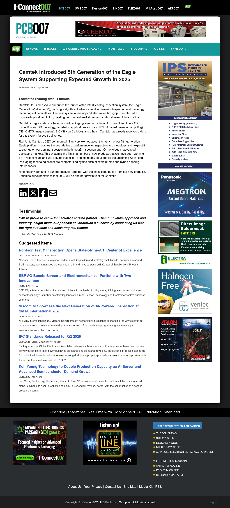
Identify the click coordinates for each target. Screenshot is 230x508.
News (34, 48)
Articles (117, 48)
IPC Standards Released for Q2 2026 (50, 336)
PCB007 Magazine (167, 470)
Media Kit (146, 486)
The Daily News (166, 433)
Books (52, 48)
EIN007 (118, 9)
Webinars (172, 412)
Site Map (130, 486)
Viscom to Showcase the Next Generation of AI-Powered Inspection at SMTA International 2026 (79, 308)
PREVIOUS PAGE (27, 37)
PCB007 (64, 9)
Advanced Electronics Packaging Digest (184, 452)
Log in (213, 502)
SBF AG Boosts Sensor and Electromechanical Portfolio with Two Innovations (75, 278)
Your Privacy (93, 486)
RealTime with (100, 412)
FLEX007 (134, 9)
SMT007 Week (165, 438)
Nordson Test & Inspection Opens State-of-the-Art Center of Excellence (80, 250)
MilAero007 (154, 9)
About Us (75, 486)
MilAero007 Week (168, 447)
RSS (158, 486)
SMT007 (81, 9)
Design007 (100, 9)
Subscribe (57, 412)
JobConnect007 (128, 412)
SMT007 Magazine (168, 465)
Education (153, 412)
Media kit (181, 48)
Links (161, 48)
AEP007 (173, 9)
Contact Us (113, 486)
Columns (140, 48)
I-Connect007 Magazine (83, 48)
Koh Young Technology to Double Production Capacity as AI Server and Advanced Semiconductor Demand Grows (80, 369)
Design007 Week (167, 442)
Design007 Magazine (170, 475)
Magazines (77, 412)
